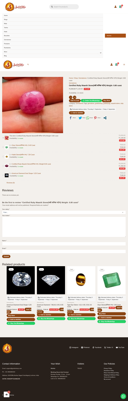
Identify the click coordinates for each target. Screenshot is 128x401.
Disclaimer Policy (109, 370)
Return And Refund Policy (111, 372)
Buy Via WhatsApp (17, 323)
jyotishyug (106, 103)
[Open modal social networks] (105, 118)
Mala (5, 23)
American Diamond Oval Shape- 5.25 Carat (26, 173)
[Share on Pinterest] (97, 118)
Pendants (7, 43)
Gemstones (7, 39)
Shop (76, 78)
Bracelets (7, 35)
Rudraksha (7, 47)
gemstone (91, 103)
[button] (28, 64)
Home (6, 15)
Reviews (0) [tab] (11, 183)
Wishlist (109, 35)
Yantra (6, 27)
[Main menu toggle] (124, 64)
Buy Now (107, 100)
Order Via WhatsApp (92, 100)
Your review (6, 215)
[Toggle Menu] (100, 53)
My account (107, 379)
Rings (5, 19)
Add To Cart (75, 100)
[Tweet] (82, 118)
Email (4, 248)
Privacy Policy (108, 368)
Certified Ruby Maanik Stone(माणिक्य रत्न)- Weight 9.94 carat (31, 164)
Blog (5, 55)
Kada (5, 31)
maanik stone (115, 103)
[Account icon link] (115, 7)
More (5, 51)
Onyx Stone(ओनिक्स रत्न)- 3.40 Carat (23, 145)
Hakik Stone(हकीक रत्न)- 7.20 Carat (23, 154)
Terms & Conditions (109, 377)
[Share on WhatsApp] (89, 118)
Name (4, 240)
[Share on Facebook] (72, 118)
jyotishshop (99, 103)
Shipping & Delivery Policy (111, 375)
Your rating (5, 209)
